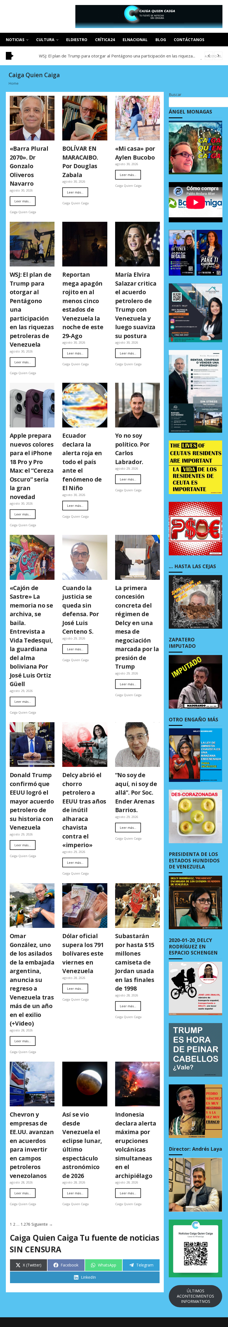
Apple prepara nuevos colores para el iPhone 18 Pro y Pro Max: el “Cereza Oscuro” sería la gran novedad (32, 466)
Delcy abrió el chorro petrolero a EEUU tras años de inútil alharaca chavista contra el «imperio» (84, 810)
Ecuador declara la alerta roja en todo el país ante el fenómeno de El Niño (82, 462)
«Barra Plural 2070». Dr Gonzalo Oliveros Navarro (29, 166)
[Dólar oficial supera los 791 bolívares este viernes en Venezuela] (84, 905)
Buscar (175, 94)
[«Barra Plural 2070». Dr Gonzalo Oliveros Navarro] (32, 118)
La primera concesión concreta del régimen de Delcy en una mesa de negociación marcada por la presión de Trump (137, 627)
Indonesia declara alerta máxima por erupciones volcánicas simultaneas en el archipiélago (135, 1145)
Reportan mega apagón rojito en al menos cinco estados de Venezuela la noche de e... (121, 56)
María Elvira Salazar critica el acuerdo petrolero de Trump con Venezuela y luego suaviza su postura (136, 305)
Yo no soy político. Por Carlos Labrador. (132, 449)
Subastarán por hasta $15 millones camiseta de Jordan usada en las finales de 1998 (134, 962)
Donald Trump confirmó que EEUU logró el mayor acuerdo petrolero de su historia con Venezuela (32, 801)
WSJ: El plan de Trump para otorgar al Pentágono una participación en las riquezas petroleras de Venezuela (32, 309)
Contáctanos (189, 39)
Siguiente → (42, 1224)
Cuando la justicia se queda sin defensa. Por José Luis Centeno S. (80, 610)
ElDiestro (76, 39)
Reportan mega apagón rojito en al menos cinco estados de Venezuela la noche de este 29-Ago (82, 305)
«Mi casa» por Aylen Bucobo (135, 153)
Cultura (45, 39)
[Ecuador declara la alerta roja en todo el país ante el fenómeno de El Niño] (84, 405)
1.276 (25, 1224)
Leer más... (22, 201)
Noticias (15, 39)
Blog (160, 39)
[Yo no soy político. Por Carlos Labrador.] (137, 405)
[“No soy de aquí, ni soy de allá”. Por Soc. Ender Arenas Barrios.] (137, 744)
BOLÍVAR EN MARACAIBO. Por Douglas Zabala (80, 162)
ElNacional (135, 39)
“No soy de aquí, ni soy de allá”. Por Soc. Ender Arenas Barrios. (136, 792)
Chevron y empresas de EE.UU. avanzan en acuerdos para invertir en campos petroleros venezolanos (32, 1145)
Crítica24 (105, 39)
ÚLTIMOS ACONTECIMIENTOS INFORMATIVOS (195, 1296)
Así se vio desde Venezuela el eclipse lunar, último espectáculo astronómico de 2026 (82, 1145)
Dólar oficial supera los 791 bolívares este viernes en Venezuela (83, 953)
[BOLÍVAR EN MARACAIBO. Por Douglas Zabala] (84, 118)
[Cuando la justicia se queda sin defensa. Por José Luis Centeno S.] (84, 557)
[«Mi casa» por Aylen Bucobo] (137, 118)
